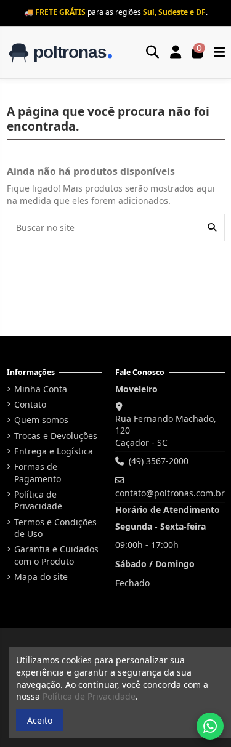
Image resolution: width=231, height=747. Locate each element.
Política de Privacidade (38, 500)
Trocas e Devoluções (55, 436)
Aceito (39, 720)
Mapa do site (41, 577)
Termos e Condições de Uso (55, 528)
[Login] (175, 52)
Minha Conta (40, 389)
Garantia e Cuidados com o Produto (56, 555)
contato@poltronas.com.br (170, 493)
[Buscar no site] (212, 227)
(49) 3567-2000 (158, 461)
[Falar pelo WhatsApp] (210, 726)
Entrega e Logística (53, 451)
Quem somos (41, 420)
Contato (30, 404)
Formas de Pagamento (37, 473)
